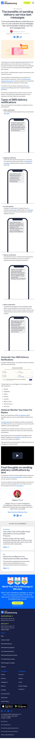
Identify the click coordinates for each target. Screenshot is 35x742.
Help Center (4, 697)
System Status (5, 701)
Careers (21, 678)
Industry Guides (5, 640)
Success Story (6, 529)
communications (18, 485)
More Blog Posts (17, 8)
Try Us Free (18, 603)
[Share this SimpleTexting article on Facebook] (14, 37)
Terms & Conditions (5, 724)
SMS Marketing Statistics (8, 647)
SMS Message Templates (8, 663)
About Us (21, 674)
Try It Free (27, 2)
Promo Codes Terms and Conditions (9, 731)
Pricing (3, 674)
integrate (30, 210)
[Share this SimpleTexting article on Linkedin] (18, 37)
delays (15, 210)
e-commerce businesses (15, 477)
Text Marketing (22, 415)
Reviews (3, 686)
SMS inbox (18, 437)
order (7, 113)
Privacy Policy (4, 721)
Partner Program (23, 686)
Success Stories (5, 693)
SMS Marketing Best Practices (9, 655)
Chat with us (6, 616)
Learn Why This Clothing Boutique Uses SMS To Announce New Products (16, 534)
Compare (3, 690)
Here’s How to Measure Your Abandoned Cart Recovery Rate (15, 557)
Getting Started (10, 33)
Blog (4, 554)
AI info (20, 682)
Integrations (4, 682)
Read (5, 547)
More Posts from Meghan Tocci (17, 512)
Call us (4, 623)
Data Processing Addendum (7, 734)
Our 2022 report (5, 422)
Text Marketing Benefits (7, 651)
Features (3, 678)
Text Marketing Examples (8, 659)
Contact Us (21, 689)
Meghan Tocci (16, 31)
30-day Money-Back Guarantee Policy (10, 728)
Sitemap (3, 666)
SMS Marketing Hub (6, 643)
